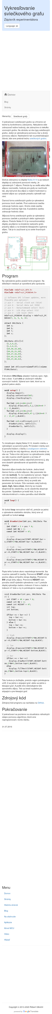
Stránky (7, 107)
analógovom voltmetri (37, 448)
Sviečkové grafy (20, 116)
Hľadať (7, 939)
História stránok (11, 905)
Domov (11, 94)
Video (6, 934)
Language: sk (12, 25)
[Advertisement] (26, 61)
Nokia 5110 (33, 179)
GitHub (41, 702)
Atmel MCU (9, 928)
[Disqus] (26, 770)
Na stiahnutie (10, 916)
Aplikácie (8, 922)
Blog (6, 101)
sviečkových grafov (38, 138)
